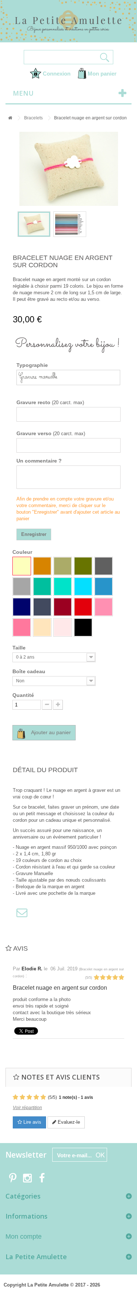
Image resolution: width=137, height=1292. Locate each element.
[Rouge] (83, 607)
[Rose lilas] (62, 627)
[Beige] (21, 566)
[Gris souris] (21, 586)
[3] (109, 977)
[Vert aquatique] (62, 586)
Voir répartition (27, 1107)
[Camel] (42, 566)
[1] (96, 977)
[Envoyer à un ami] (20, 912)
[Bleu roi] (103, 586)
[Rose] (21, 627)
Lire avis (31, 1122)
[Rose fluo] (103, 607)
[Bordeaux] (62, 607)
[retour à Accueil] (8, 118)
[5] (121, 977)
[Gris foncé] (103, 566)
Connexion (56, 73)
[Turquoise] (83, 586)
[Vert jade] (42, 586)
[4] (115, 977)
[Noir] (83, 627)
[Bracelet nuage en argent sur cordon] (34, 224)
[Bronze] (62, 566)
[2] (103, 977)
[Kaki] (83, 566)
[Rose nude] (42, 627)
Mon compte (23, 1236)
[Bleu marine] (21, 607)
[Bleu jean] (42, 607)
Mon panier (101, 73)
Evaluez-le (68, 1122)
